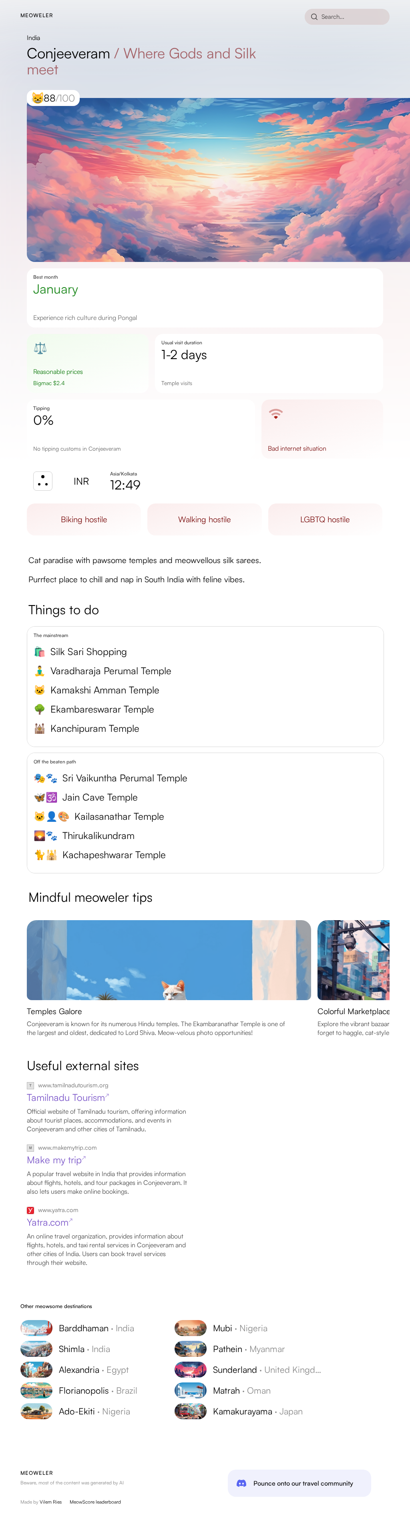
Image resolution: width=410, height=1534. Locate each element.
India (33, 38)
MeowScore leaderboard (95, 1502)
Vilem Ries (51, 1502)
